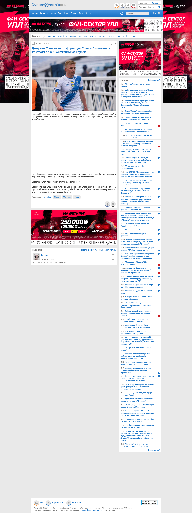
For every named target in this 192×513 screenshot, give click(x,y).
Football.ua (46, 197)
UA (154, 13)
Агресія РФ (122, 36)
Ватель (44, 255)
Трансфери (62, 36)
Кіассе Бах (83, 36)
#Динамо (67, 197)
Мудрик (73, 36)
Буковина (112, 36)
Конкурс (93, 36)
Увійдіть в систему (88, 250)
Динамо (102, 36)
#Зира (76, 197)
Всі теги (133, 36)
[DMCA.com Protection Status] (149, 504)
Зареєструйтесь (108, 250)
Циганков (51, 36)
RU (159, 13)
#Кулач (57, 197)
